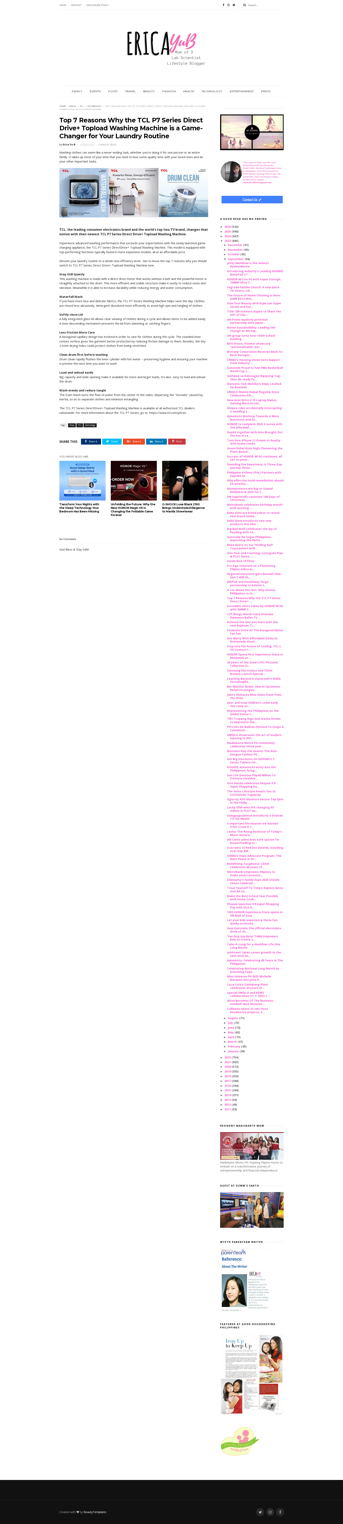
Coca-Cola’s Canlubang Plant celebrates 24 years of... (247, 986)
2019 (228, 1071)
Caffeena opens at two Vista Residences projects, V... (247, 1010)
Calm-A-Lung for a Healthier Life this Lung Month (253, 945)
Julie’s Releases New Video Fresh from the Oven (254, 696)
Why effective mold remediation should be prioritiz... (255, 482)
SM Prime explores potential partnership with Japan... (247, 321)
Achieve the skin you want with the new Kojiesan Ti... (252, 623)
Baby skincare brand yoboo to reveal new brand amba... (253, 514)
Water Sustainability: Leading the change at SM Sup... (251, 329)
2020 (228, 1067)
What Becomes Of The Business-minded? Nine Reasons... (250, 1002)
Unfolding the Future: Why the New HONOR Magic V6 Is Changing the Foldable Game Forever (133, 510)
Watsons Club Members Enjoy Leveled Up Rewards (254, 385)
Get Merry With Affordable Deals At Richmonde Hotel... (252, 640)
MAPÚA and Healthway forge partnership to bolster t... (248, 583)
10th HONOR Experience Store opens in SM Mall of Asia (254, 913)
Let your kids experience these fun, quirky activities (252, 921)
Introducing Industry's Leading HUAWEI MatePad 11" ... (255, 272)
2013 (228, 1100)
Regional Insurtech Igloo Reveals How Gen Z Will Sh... (254, 575)
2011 (228, 1109)
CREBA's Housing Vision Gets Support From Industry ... (253, 361)
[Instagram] (228, 5)
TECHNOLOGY (212, 91)
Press (72, 106)
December (235, 245)
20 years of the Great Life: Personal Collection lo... (252, 664)
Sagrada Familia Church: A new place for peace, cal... (253, 288)
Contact (76, 5)
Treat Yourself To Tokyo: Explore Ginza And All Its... (255, 889)
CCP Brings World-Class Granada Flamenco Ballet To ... (250, 615)
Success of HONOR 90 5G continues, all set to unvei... (254, 458)
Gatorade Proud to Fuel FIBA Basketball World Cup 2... (255, 369)
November (236, 250)
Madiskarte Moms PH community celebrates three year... (251, 744)
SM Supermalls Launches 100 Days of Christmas (253, 498)
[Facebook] (223, 5)
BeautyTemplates (95, 1512)
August (233, 1018)
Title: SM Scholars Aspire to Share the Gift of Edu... (254, 313)
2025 (228, 231)
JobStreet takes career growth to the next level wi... (254, 954)
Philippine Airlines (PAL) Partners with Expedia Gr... (254, 474)
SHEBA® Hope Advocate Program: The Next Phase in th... (254, 857)
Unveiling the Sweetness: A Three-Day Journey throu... (254, 466)
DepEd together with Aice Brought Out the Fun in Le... (255, 433)
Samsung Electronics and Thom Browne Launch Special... (249, 672)
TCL (81, 106)
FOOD (113, 91)
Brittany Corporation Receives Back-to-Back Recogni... (255, 353)
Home (62, 5)
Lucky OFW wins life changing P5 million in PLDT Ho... (250, 809)
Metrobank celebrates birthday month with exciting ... (254, 506)
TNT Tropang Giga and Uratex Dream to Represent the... (254, 720)
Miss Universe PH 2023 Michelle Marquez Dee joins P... (249, 978)
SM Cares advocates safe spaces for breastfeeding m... (253, 841)
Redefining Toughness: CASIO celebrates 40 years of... (248, 865)
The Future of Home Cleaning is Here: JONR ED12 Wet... (254, 297)
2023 (228, 241)
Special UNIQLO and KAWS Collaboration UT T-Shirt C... (248, 994)
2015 (228, 1090)
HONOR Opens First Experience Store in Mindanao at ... (255, 656)
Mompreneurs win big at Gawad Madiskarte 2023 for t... (250, 490)
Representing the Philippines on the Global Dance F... (253, 712)
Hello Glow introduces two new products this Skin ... (249, 522)
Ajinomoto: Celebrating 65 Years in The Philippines (255, 962)
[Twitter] (234, 5)
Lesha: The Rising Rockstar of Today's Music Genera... (254, 833)
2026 (228, 227)
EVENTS (95, 91)
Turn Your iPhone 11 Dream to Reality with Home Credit (253, 442)
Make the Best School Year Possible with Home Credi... (252, 897)
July (231, 1023)
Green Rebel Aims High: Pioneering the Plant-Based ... (254, 450)
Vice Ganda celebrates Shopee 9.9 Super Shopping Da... (251, 784)
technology (94, 106)
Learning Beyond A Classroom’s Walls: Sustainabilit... (254, 680)
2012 (228, 1104)
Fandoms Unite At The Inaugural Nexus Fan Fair (255, 631)
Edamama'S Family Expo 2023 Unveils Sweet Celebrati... (253, 881)
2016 (228, 1086)
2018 (228, 1076)
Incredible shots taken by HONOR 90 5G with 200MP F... (255, 607)
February (234, 1046)
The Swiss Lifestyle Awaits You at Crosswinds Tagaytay (251, 793)
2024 (228, 236)
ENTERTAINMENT (242, 91)
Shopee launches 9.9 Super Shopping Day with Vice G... (253, 905)
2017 (228, 1081)
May (231, 1032)
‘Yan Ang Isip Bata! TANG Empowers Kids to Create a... (252, 938)
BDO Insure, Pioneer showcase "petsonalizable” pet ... (248, 345)
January (234, 1051)
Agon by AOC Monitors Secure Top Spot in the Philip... (255, 800)
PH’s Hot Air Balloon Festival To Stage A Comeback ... (255, 728)
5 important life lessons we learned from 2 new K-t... (252, 825)
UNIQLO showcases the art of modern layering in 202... (254, 736)
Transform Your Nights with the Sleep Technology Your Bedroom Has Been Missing (79, 508)
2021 (228, 1062)
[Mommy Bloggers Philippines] (240, 1456)
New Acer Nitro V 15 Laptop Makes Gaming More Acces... (252, 401)
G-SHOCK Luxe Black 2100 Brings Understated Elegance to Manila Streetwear (183, 508)
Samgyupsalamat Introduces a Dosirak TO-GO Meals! (255, 817)
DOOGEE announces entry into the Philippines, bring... (251, 768)
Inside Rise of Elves (240, 561)
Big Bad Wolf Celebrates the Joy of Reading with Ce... (252, 530)
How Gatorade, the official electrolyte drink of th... (254, 929)
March (233, 1042)
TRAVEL (130, 91)
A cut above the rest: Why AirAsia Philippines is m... (251, 591)
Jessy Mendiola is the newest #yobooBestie (248, 264)
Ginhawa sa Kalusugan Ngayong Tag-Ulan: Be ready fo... (254, 377)
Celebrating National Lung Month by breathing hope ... (253, 970)
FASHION (169, 91)
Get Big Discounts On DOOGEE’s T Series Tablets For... (251, 760)
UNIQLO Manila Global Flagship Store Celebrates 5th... (253, 393)
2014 (228, 1095)
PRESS (266, 91)
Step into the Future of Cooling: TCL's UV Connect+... (254, 647)
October (234, 254)
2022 (228, 1057)
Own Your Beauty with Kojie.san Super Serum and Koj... (254, 304)
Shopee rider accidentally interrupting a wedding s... (254, 409)
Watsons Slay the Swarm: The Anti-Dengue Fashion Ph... (252, 752)
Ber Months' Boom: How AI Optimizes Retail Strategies (253, 688)
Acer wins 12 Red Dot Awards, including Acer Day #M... (255, 849)
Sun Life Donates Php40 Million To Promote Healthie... (251, 776)
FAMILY (77, 91)
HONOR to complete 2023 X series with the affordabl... (254, 425)
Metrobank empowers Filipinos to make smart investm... (251, 873)
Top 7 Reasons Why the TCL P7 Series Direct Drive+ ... (253, 599)
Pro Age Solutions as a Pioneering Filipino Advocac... (251, 567)
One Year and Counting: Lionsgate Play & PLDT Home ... (255, 554)
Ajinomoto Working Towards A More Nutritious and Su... (253, 417)
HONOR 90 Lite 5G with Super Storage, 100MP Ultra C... (254, 280)
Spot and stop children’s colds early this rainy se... (252, 704)
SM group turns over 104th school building (251, 337)
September (236, 259)
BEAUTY (149, 91)
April (231, 1037)
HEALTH (188, 91)
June (231, 1027)
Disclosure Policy (98, 5)
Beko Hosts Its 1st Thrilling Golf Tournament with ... (250, 546)
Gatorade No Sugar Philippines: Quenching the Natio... (249, 538)
